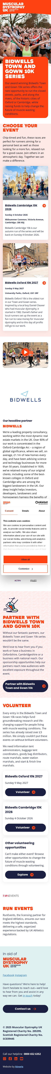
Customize (24, 568)
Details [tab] (25, 510)
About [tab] (42, 510)
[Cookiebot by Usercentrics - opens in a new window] (36, 503)
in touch (28, 995)
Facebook (8, 975)
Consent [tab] (9, 510)
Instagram (21, 975)
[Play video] (25, 352)
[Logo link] (17, 580)
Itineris (19, 1066)
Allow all (25, 559)
